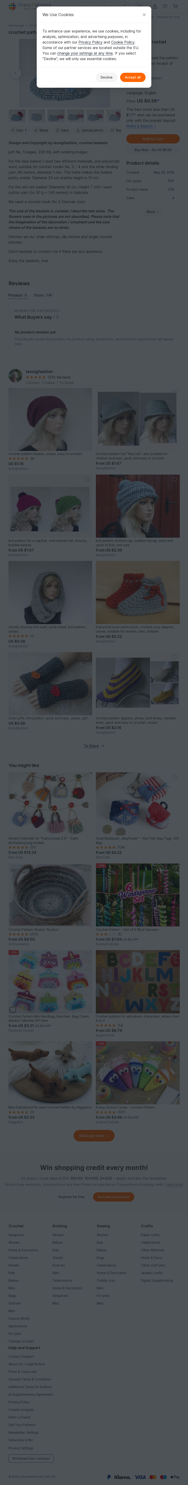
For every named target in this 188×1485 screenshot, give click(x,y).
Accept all (133, 77)
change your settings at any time (85, 53)
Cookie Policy (122, 42)
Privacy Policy (90, 42)
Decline (107, 77)
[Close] (144, 14)
